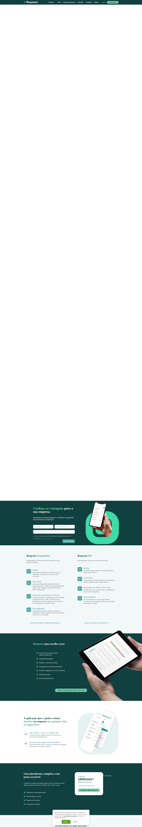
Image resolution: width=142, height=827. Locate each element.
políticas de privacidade (70, 816)
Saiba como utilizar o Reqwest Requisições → (45, 623)
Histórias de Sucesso (69, 2)
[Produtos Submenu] (54, 2)
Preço (59, 2)
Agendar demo (112, 2)
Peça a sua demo (68, 541)
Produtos (51, 2)
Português (89, 2)
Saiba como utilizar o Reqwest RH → (96, 623)
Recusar (75, 821)
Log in (104, 2)
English (96, 2)
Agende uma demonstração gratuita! (71, 690)
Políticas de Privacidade (45, 538)
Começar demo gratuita (89, 790)
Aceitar (65, 821)
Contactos (80, 2)
